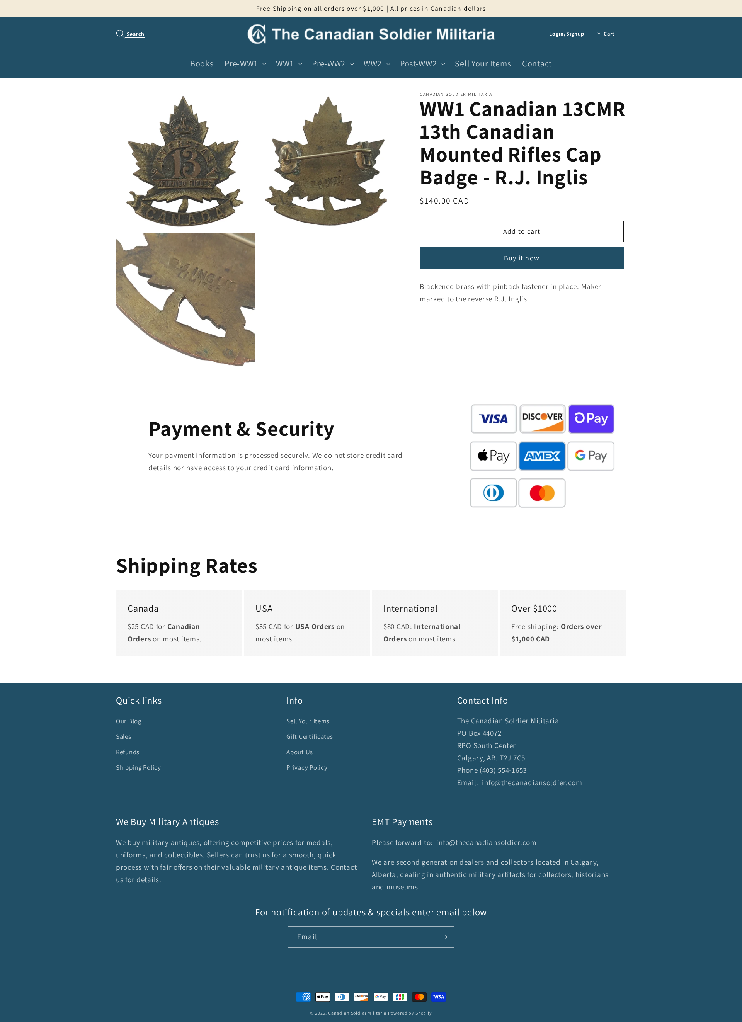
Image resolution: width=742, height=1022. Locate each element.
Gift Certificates (309, 736)
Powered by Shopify (410, 1013)
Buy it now (521, 257)
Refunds (128, 752)
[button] (126, 34)
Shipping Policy (138, 767)
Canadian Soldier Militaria (357, 1013)
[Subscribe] (444, 937)
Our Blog (128, 721)
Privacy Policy (306, 767)
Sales (123, 736)
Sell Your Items (308, 721)
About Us (299, 752)
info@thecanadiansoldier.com (532, 782)
